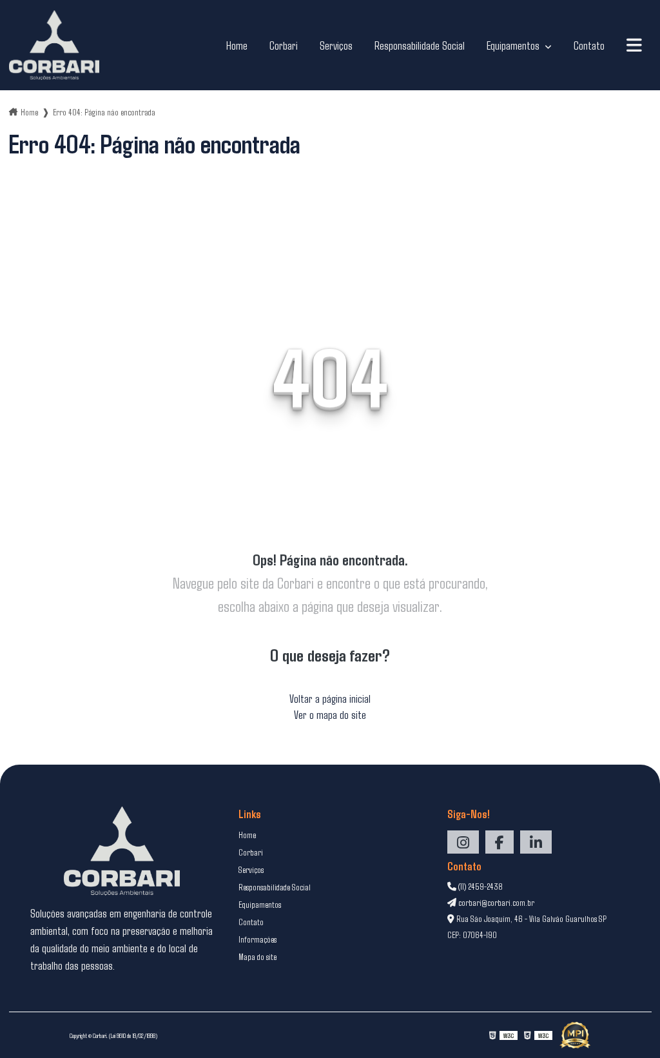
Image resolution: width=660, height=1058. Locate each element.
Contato (589, 45)
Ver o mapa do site (330, 714)
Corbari (283, 45)
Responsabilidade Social (419, 45)
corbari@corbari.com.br (495, 902)
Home (237, 45)
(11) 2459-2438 (479, 886)
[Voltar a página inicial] (54, 45)
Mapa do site (257, 956)
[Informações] (634, 45)
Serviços (336, 45)
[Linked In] (536, 842)
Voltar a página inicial (330, 698)
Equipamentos (514, 45)
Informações (257, 939)
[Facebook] (499, 842)
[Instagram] (463, 842)
